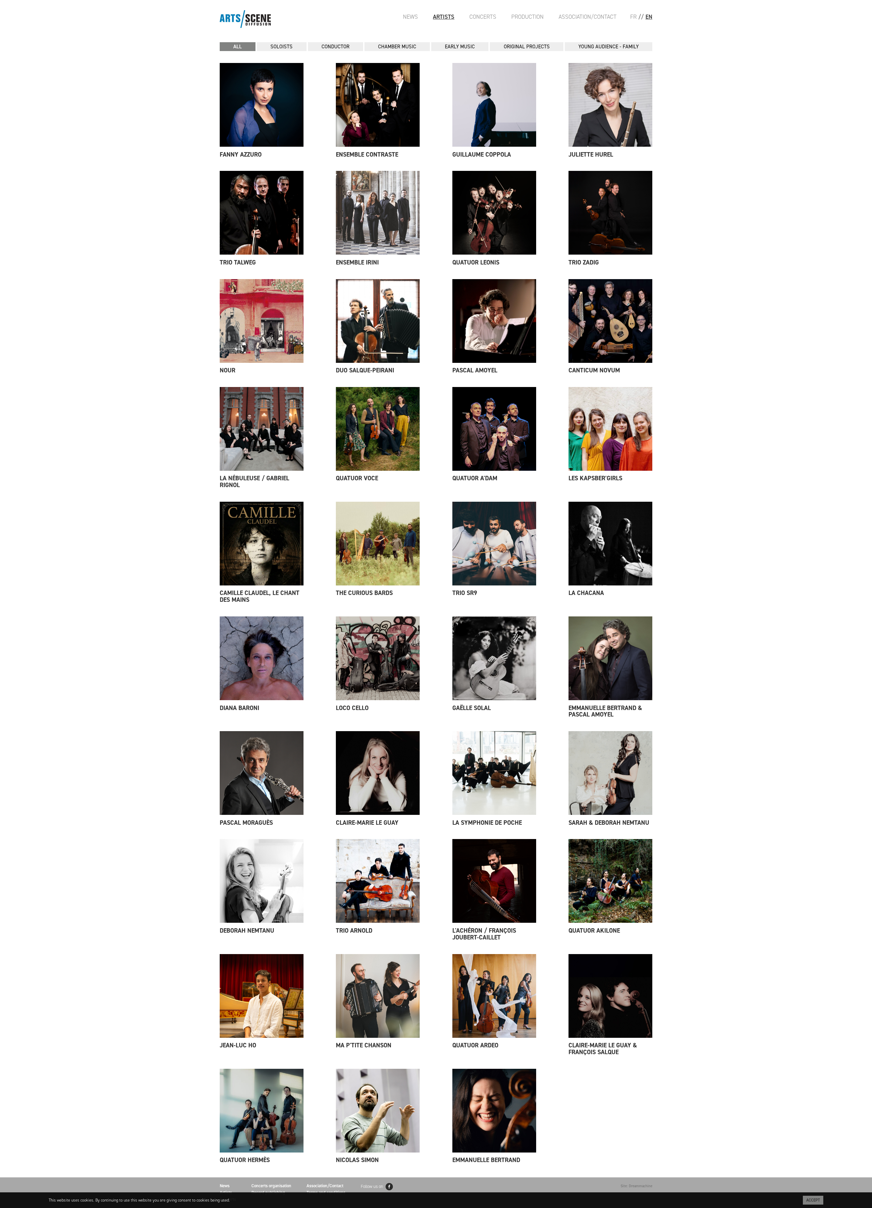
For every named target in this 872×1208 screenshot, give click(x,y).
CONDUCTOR (335, 46)
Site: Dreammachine (636, 1186)
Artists (443, 16)
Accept (813, 1200)
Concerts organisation (271, 1186)
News (410, 16)
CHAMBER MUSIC (397, 46)
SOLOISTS (281, 46)
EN (648, 16)
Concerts (482, 16)
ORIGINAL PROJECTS (527, 46)
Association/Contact (588, 16)
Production (527, 16)
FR (633, 16)
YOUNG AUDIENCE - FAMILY (608, 46)
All (237, 46)
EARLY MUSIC (460, 46)
